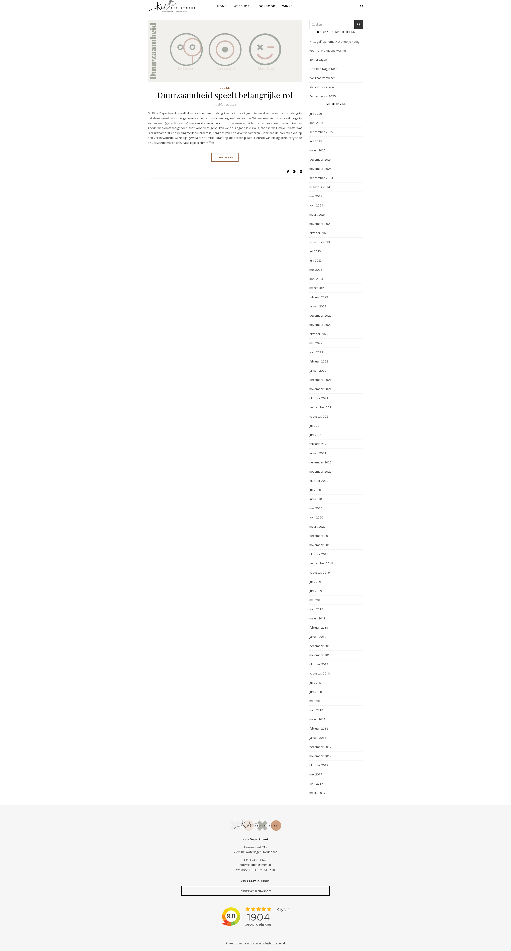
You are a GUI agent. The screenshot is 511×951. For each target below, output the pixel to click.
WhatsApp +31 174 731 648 (255, 870)
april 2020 (316, 517)
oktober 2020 (318, 481)
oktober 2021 (318, 398)
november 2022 (320, 325)
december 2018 (320, 646)
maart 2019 (317, 618)
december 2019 (320, 536)
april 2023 (316, 279)
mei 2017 (315, 774)
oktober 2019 (318, 554)
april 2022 (316, 352)
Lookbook (266, 6)
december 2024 (320, 159)
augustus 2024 (319, 187)
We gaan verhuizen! (322, 78)
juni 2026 (315, 114)
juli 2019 (315, 582)
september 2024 (321, 178)
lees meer (225, 157)
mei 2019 (315, 600)
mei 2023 (315, 270)
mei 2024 (315, 196)
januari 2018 (317, 738)
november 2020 (320, 471)
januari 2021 (317, 453)
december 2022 (320, 315)
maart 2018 (317, 719)
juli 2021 (315, 426)
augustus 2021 (319, 416)
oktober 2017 (318, 765)
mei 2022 (315, 343)
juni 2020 (315, 499)
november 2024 (320, 169)
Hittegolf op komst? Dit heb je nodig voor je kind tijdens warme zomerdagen (334, 50)
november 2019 (320, 545)
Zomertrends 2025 (322, 96)
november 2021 (320, 389)
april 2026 (316, 123)
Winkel (288, 6)
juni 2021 (315, 435)
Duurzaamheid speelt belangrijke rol (225, 95)
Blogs (225, 88)
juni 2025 (315, 141)
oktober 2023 (318, 233)
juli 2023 (315, 251)
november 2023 (320, 224)
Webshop (242, 6)
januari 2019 (317, 637)
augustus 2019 (319, 572)
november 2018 (320, 655)
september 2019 (321, 563)
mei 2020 (315, 508)
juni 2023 (315, 260)
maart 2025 (317, 150)
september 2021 (321, 407)
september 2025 (321, 132)
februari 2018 (318, 728)
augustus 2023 (319, 242)
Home (222, 6)
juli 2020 (315, 490)
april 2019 (316, 609)
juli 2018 (315, 682)
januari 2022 (317, 370)
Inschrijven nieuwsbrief (255, 891)
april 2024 (316, 205)
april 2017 (316, 783)
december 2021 (320, 380)
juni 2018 (315, 692)
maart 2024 (317, 214)
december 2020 (320, 462)
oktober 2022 (318, 334)
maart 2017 (317, 793)
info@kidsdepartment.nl (255, 865)
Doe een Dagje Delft (323, 69)
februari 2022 (318, 361)
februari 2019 (318, 627)
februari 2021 (318, 444)
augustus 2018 (319, 673)
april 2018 (316, 710)
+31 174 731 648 (255, 860)
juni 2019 (315, 591)
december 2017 (320, 747)
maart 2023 (317, 288)
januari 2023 (317, 306)
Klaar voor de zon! (321, 87)
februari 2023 (318, 297)
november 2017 (320, 756)
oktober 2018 (318, 664)
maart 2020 (317, 526)
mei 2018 (315, 701)
